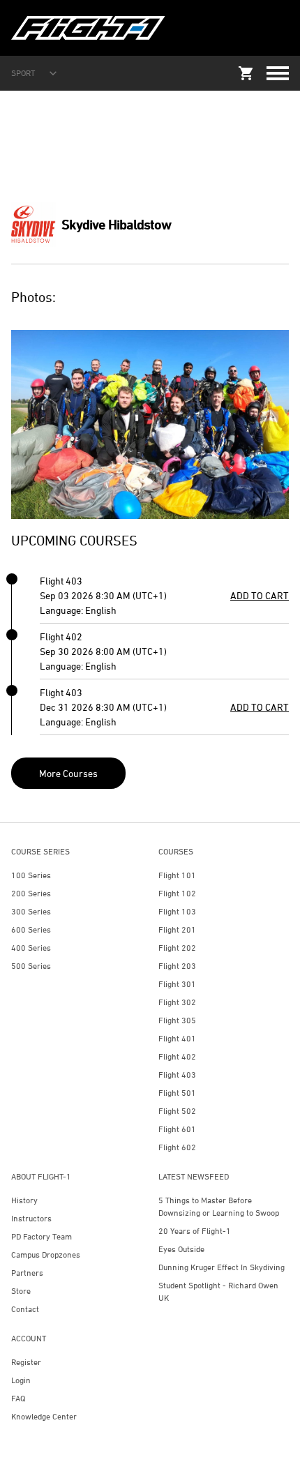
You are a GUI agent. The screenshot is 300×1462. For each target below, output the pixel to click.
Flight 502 (177, 1111)
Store (21, 1291)
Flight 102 (177, 893)
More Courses (68, 773)
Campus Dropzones (45, 1254)
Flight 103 (177, 911)
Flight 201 (177, 929)
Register (26, 1362)
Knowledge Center (44, 1416)
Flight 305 (177, 1020)
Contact (25, 1309)
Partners (27, 1272)
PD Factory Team (41, 1236)
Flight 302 (177, 1002)
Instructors (31, 1218)
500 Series (31, 965)
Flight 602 (177, 1147)
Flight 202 (177, 947)
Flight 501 (177, 1092)
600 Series (31, 929)
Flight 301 (177, 984)
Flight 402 (177, 1056)
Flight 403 (177, 1074)
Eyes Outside (181, 1249)
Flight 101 (177, 875)
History (24, 1200)
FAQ (18, 1398)
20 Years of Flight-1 (194, 1231)
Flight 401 (177, 1038)
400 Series (31, 947)
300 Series (31, 911)
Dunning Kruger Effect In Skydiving (221, 1267)
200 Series (31, 893)
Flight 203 (177, 965)
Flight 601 (177, 1129)
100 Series (31, 875)
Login (21, 1380)
